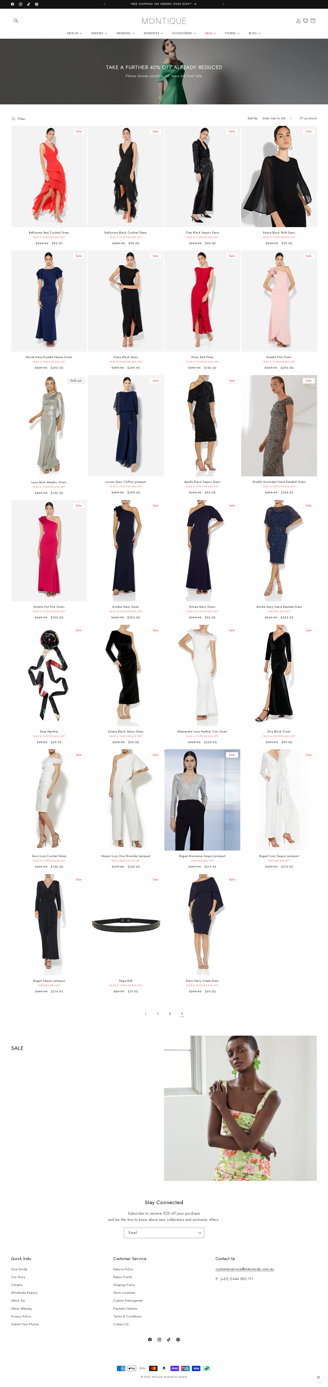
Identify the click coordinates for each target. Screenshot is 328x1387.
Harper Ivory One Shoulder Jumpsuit (125, 856)
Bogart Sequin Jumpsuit (49, 981)
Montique (157, 1377)
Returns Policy (123, 1269)
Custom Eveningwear (128, 1300)
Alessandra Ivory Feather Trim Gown (202, 731)
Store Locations (124, 1292)
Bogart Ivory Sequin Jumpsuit (279, 856)
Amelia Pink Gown (279, 357)
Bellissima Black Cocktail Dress (126, 232)
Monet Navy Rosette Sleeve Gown (49, 357)
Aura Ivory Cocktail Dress (49, 856)
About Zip (18, 1300)
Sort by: (253, 118)
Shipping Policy (124, 1285)
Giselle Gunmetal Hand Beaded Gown (279, 482)
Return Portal (122, 1277)
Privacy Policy (21, 1316)
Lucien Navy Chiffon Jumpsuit (125, 482)
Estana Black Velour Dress (125, 731)
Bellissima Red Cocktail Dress (49, 232)
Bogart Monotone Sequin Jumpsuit (202, 856)
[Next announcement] (223, 4)
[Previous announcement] (104, 4)
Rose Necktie (49, 731)
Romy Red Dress (202, 357)
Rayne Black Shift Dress (279, 232)
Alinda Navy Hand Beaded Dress (279, 607)
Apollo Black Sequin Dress (202, 482)
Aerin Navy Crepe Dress (202, 981)
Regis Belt (125, 981)
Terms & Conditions (127, 1316)
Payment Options (125, 1308)
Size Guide (19, 1269)
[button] (16, 21)
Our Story (18, 1277)
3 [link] (182, 1013)
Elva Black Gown (279, 731)
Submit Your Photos (25, 1324)
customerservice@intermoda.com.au (245, 1269)
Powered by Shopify (175, 1377)
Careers (16, 1285)
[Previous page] (146, 1014)
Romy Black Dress (126, 357)
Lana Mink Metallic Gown (49, 482)
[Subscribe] (199, 1233)
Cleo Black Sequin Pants (202, 232)
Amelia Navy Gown (125, 607)
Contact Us (121, 1324)
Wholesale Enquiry (24, 1292)
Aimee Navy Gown (202, 607)
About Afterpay (21, 1308)
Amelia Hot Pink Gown (48, 607)
